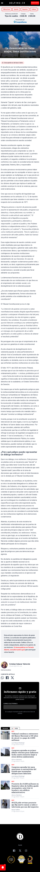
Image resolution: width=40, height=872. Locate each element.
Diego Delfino (16, 809)
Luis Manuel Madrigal (18, 743)
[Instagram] (26, 850)
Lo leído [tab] (15, 728)
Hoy (13, 731)
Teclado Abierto (20, 45)
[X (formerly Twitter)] (20, 850)
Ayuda (20, 845)
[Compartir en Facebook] (7, 677)
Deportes (25, 9)
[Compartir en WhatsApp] (2, 677)
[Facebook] (14, 850)
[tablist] (20, 728)
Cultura (34, 9)
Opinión (16, 9)
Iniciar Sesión (35, 2)
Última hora (6, 9)
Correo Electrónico (10, 703)
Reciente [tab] (5, 728)
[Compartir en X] (12, 677)
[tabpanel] (20, 771)
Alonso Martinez (17, 759)
